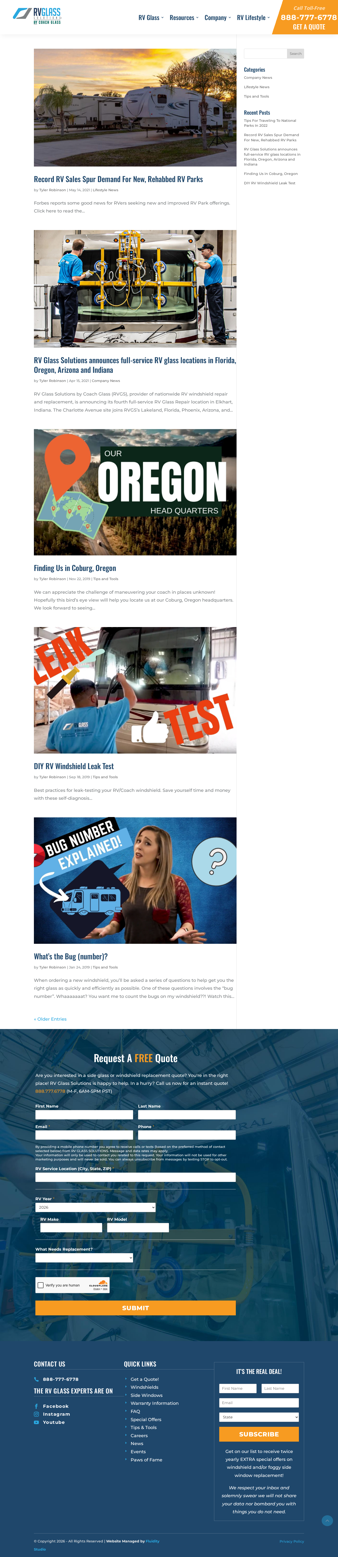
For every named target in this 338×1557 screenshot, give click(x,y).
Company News (106, 381)
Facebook (56, 1406)
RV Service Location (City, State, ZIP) (74, 1168)
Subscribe (259, 1434)
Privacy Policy (292, 1541)
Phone (146, 1126)
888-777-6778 (61, 1379)
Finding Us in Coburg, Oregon (75, 567)
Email (42, 1126)
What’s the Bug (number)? (71, 956)
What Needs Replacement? (64, 1249)
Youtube (54, 1422)
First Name (46, 1106)
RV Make (49, 1219)
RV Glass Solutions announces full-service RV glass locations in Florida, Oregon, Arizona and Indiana (135, 364)
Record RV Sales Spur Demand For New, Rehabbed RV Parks (118, 178)
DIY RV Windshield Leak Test (74, 765)
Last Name (149, 1106)
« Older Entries (50, 1019)
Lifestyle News (105, 190)
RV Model (117, 1219)
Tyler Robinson (52, 190)
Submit (135, 1308)
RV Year (44, 1199)
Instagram (57, 1414)
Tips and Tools (105, 579)
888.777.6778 (50, 1091)
